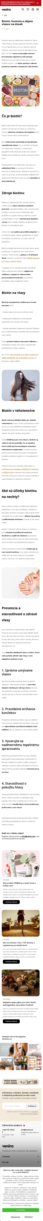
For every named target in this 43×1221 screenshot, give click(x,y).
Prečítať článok (11, 902)
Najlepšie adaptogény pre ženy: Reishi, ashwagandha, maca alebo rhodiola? (19, 1003)
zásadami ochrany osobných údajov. (29, 1113)
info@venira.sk (27, 1130)
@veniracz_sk (7, 1039)
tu (30, 1205)
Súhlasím (21, 1210)
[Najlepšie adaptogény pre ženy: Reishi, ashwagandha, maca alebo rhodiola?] (21, 983)
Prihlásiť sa (32, 1106)
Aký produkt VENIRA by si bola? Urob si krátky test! (19, 884)
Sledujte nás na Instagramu (14, 1036)
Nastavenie (15, 1217)
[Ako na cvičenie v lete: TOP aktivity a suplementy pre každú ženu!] (21, 923)
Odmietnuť (29, 1217)
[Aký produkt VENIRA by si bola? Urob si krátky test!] (21, 863)
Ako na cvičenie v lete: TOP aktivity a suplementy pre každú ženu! (19, 944)
